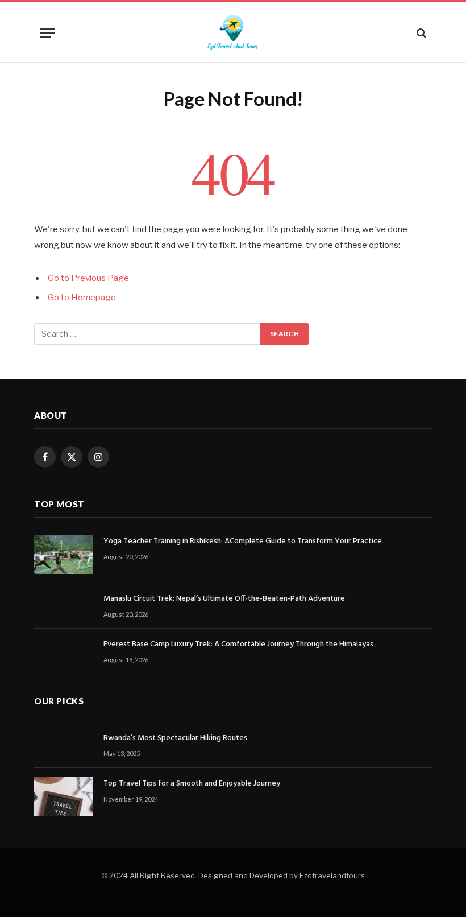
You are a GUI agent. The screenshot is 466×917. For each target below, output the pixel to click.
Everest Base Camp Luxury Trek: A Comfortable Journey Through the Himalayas (238, 644)
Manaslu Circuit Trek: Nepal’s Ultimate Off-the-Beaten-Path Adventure (224, 599)
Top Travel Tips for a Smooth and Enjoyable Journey (191, 784)
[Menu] (47, 33)
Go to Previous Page (88, 278)
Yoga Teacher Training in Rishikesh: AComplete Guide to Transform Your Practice (242, 541)
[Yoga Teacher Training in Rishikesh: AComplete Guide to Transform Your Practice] (63, 554)
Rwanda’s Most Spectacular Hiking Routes (175, 738)
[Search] (420, 33)
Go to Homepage (82, 297)
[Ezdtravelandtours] (233, 33)
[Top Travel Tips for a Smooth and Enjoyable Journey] (63, 796)
